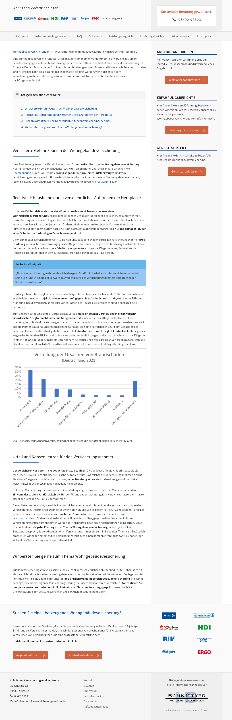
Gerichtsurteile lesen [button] (184, 171)
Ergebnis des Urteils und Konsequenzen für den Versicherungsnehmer (67, 121)
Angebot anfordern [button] (28, 655)
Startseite (21, 36)
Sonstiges (202, 36)
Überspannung (22, 173)
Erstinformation (93, 696)
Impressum (90, 691)
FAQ (79, 36)
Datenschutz (91, 701)
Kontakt (88, 680)
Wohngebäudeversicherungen (35, 8)
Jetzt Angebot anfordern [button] (184, 80)
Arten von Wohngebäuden (51, 36)
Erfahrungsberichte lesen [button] (184, 130)
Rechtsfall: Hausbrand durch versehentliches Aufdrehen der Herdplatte (68, 114)
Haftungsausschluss (95, 706)
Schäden (94, 36)
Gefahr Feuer (109, 181)
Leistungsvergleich (121, 36)
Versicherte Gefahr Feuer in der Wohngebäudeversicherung (61, 108)
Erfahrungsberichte (152, 36)
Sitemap (88, 685)
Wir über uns (179, 36)
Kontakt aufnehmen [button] (81, 655)
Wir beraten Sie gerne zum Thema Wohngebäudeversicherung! (63, 127)
